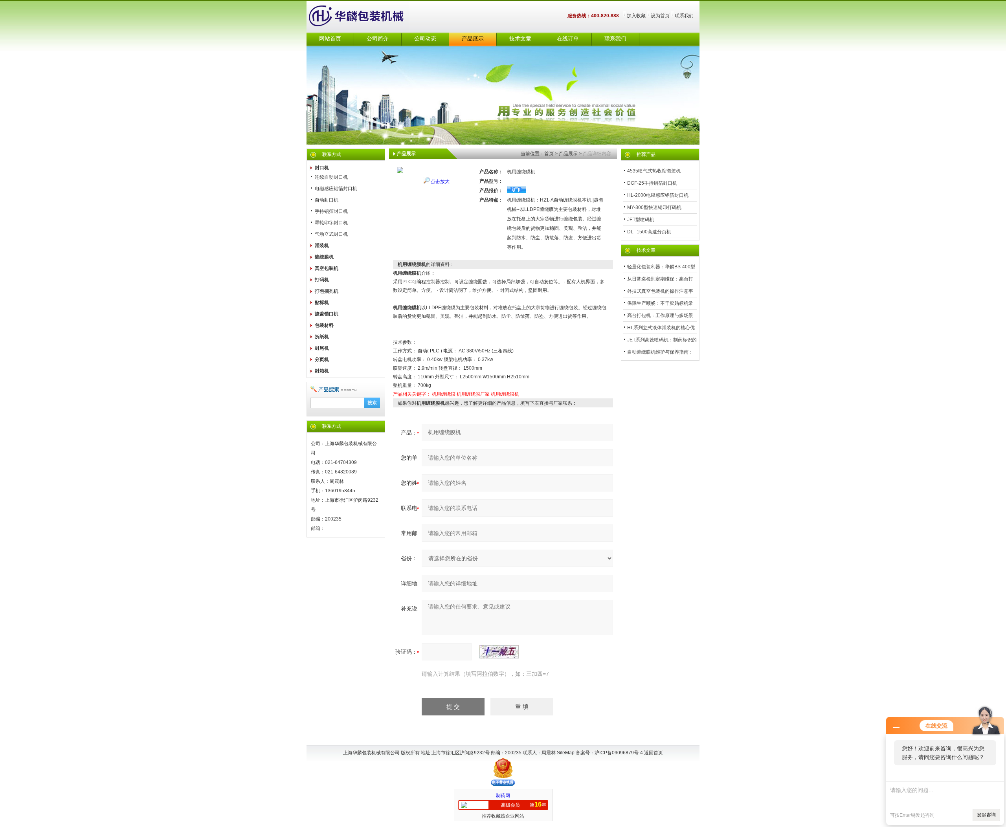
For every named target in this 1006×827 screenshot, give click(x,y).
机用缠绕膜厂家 (473, 394)
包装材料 (324, 325)
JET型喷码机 (640, 219)
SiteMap (566, 752)
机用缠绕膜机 (505, 394)
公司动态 (425, 39)
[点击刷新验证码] (499, 651)
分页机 (322, 359)
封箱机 (322, 371)
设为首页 (660, 15)
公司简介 (378, 39)
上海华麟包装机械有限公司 (365, 17)
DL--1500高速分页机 (649, 232)
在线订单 (568, 39)
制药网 (503, 795)
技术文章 (520, 39)
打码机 (322, 279)
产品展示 (473, 39)
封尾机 (322, 348)
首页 (549, 153)
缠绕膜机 (324, 257)
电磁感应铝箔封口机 (336, 188)
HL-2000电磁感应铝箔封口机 (657, 195)
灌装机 (322, 245)
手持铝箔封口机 (331, 211)
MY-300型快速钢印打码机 (654, 207)
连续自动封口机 (331, 177)
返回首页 (653, 752)
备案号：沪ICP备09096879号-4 (610, 752)
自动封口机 (326, 200)
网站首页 (330, 39)
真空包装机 (326, 268)
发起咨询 (986, 815)
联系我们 (684, 15)
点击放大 (440, 181)
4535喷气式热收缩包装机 (654, 171)
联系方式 (331, 154)
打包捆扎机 (326, 291)
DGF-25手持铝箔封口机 (652, 183)
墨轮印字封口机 (331, 223)
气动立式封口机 (331, 234)
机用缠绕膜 (443, 394)
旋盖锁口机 (326, 314)
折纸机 (322, 336)
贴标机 (322, 302)
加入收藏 (636, 15)
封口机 (322, 168)
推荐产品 (646, 154)
